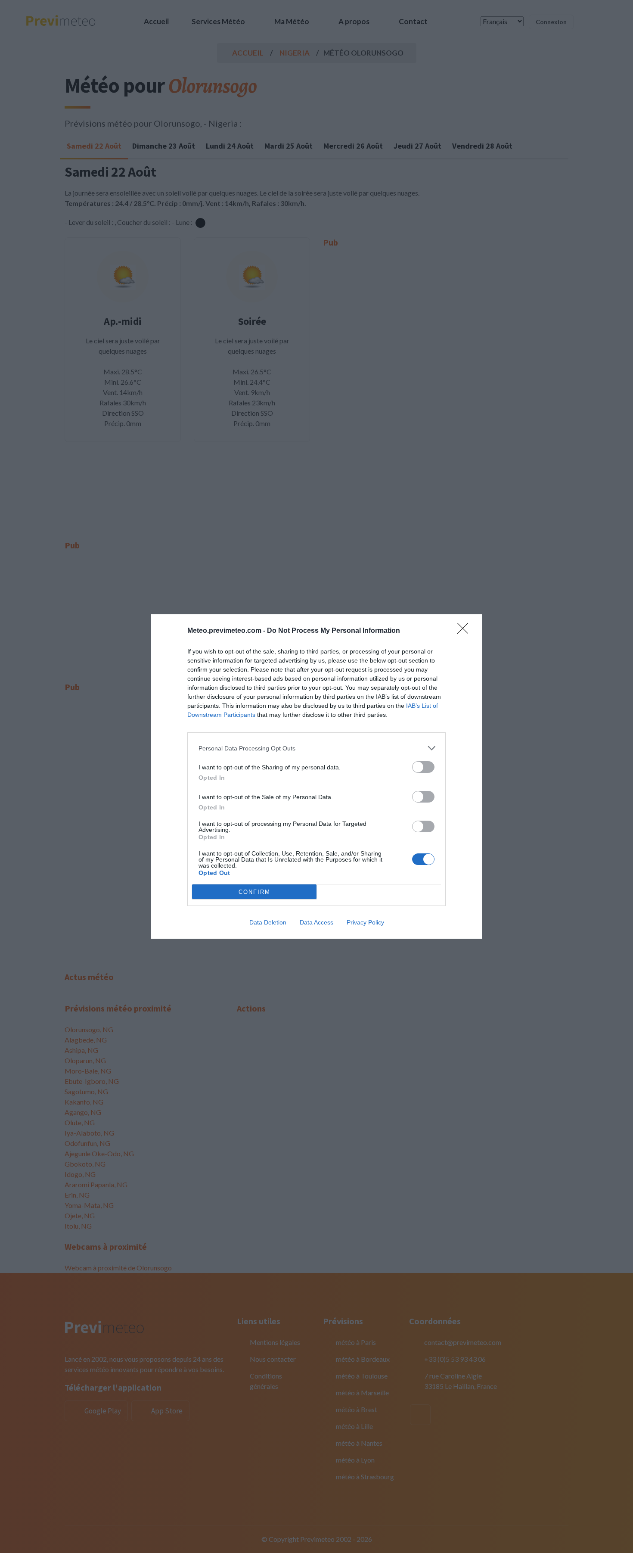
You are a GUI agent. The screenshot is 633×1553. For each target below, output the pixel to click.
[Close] (465, 631)
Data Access (316, 922)
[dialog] (316, 776)
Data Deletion (267, 922)
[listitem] (316, 748)
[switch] (423, 767)
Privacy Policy (365, 922)
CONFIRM (254, 892)
